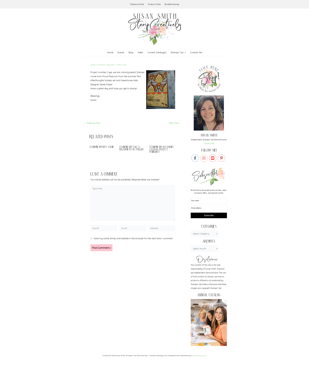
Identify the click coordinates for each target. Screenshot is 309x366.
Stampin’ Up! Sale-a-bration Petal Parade (131, 148)
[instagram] (204, 158)
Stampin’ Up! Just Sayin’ (101, 147)
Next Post (175, 123)
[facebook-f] (195, 158)
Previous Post (92, 123)
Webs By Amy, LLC (199, 355)
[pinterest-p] (222, 158)
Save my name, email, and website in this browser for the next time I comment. (133, 238)
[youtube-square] (213, 158)
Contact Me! (209, 143)
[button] (184, 52)
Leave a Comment (97, 65)
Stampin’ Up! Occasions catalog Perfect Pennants (161, 150)
